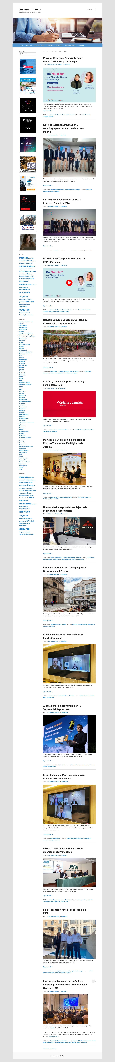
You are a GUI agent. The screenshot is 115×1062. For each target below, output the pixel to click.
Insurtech (72, 557)
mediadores (25, 284)
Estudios (21, 367)
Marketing (22, 410)
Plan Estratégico (74, 371)
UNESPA (28, 315)
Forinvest (22, 373)
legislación (68, 972)
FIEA (51, 972)
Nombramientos (23, 418)
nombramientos (24, 289)
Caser (31, 263)
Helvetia (66, 373)
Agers (83, 115)
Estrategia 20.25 (59, 373)
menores (63, 901)
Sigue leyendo (48, 111)
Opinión (21, 424)
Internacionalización (25, 401)
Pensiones (22, 428)
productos (22, 302)
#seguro (75, 1041)
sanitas (21, 304)
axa (29, 263)
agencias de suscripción (26, 322)
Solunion (82, 250)
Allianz (72, 765)
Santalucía (27, 304)
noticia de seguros (71, 1042)
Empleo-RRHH (23, 359)
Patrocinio (21, 299)
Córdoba (52, 373)
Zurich (32, 315)
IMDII (20, 390)
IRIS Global (81, 497)
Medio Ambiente (23, 414)
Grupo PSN (53, 901)
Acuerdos (22, 261)
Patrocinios (22, 426)
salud (32, 301)
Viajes (21, 467)
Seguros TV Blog (30, 9)
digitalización (46, 972)
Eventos (59, 115)
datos (84, 1041)
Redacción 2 (64, 991)
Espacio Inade (70, 838)
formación (23, 271)
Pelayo (25, 299)
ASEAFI (80, 1041)
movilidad (33, 285)
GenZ (20, 380)
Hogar (21, 386)
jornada (52, 1028)
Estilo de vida (23, 365)
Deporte (21, 348)
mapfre (31, 278)
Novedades (22, 420)
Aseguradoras (53, 371)
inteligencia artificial (48, 191)
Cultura (59, 624)
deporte (33, 266)
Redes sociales (23, 445)
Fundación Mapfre (31, 271)
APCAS (91, 971)
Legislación (74, 971)
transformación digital (53, 499)
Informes (21, 393)
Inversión (22, 403)
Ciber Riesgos (53, 900)
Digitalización (60, 189)
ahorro (34, 261)
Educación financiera (25, 354)
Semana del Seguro (89, 765)
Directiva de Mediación (25, 352)
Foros (63, 115)
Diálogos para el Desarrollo (50, 431)
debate (92, 430)
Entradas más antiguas (49, 1049)
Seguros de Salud (24, 313)
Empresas (22, 361)
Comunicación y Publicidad (27, 337)
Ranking (21, 441)
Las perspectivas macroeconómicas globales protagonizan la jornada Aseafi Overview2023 (65, 984)
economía (88, 1041)
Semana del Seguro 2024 (49, 766)
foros (67, 311)
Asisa (26, 263)
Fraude (21, 378)
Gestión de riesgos (70, 115)
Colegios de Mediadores (56, 557)
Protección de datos (25, 437)
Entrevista (22, 363)
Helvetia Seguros (72, 373)
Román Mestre (80, 559)
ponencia (74, 559)
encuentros (62, 311)
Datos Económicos (62, 1041)
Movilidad (22, 416)
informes (29, 274)
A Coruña (74, 624)
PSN (67, 901)
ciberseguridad (81, 900)
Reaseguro (22, 443)
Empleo (21, 357)
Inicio (21, 45)
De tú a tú (87, 115)
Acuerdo (31, 258)
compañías (25, 265)
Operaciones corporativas (26, 422)
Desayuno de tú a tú (48, 116)
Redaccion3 (67, 64)
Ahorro (21, 323)
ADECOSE (29, 261)
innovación (71, 189)
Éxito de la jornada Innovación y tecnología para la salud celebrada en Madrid (63, 128)
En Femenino (58, 45)
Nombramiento (23, 287)
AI (87, 557)
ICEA (20, 388)
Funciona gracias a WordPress (57, 1056)
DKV (28, 269)
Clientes (21, 331)
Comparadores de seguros (26, 335)
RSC (28, 301)
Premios (29, 299)
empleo (31, 269)
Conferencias (53, 115)
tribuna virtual (50, 697)
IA (59, 559)
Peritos (21, 429)
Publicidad (22, 439)
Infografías (22, 392)
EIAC (20, 356)
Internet (58, 901)
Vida (20, 469)
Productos (22, 435)
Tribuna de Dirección (70, 45)
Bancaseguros (23, 327)
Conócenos (50, 45)
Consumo (22, 340)
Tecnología (77, 189)
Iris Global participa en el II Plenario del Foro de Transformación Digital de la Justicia (64, 443)
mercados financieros (60, 1042)
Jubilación (22, 405)
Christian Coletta (86, 310)
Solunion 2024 (88, 250)
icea (25, 274)
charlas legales (84, 696)
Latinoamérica (23, 407)
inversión (21, 278)
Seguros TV (29, 45)
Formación (22, 375)
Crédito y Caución (85, 430)
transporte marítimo (55, 840)
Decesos (21, 346)
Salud (21, 456)
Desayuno (45, 311)
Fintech (21, 371)
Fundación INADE (78, 838)
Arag (24, 263)
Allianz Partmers (79, 765)
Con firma (81, 45)
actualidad (77, 430)
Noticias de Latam (39, 45)
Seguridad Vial (23, 306)
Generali (21, 274)
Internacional (23, 399)
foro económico (75, 250)
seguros (24, 309)
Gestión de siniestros (25, 384)
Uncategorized (23, 465)
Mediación (71, 696)
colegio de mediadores (53, 559)
